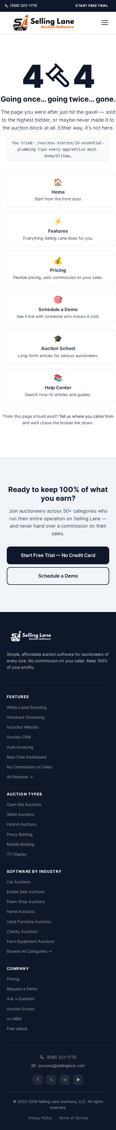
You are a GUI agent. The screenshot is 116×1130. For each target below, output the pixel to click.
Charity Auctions (22, 931)
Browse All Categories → (29, 951)
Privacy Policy (40, 1118)
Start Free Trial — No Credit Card (58, 555)
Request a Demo (22, 988)
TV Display (17, 854)
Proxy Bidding (20, 834)
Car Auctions (18, 881)
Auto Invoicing (20, 747)
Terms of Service (73, 1118)
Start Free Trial (91, 6)
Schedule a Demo (58, 576)
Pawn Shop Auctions (26, 901)
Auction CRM (19, 737)
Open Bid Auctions (24, 804)
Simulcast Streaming (25, 717)
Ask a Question (21, 998)
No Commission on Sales (29, 766)
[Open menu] (104, 22)
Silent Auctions (20, 814)
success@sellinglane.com (61, 1065)
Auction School (20, 1008)
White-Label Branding (27, 707)
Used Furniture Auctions (29, 921)
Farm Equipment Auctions (30, 941)
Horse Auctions (21, 911)
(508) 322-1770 (23, 5)
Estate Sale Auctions (25, 891)
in (64, 1079)
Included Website (23, 727)
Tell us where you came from (86, 416)
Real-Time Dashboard (26, 757)
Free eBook (17, 1028)
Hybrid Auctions (21, 824)
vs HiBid (14, 1018)
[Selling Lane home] (45, 23)
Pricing (13, 978)
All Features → (20, 776)
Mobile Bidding (20, 844)
